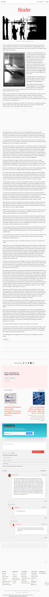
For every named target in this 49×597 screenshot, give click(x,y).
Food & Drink (24, 571)
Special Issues (5, 578)
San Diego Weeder (43, 573)
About (9, 590)
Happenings (15, 571)
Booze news (24, 576)
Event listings (15, 578)
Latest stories (5, 576)
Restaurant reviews (26, 582)
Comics (3, 579)
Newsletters (34, 573)
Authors (4, 574)
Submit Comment (37, 451)
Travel (14, 582)
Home (6, 590)
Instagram (34, 581)
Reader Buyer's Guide (6, 584)
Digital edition (25, 592)
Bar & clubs (24, 573)
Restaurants (24, 581)
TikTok (33, 582)
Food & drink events (26, 578)
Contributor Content (6, 581)
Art (13, 573)
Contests (15, 576)
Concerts (15, 574)
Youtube (34, 584)
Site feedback (34, 574)
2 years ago (44, 474)
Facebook (34, 578)
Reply (46, 501)
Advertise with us (27, 590)
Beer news (24, 574)
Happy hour (24, 579)
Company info (42, 571)
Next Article (41, 390)
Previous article (8, 390)
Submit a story (34, 576)
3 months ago (43, 524)
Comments (5, 339)
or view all (6, 380)
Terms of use (18, 592)
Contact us (20, 590)
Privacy (38, 590)
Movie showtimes (16, 579)
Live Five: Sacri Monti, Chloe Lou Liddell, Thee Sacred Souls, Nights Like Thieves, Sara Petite (36, 410)
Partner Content (5, 582)
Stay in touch (34, 571)
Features (4, 571)
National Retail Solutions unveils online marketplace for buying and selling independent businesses (12, 411)
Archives (4, 573)
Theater (14, 581)
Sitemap (34, 590)
